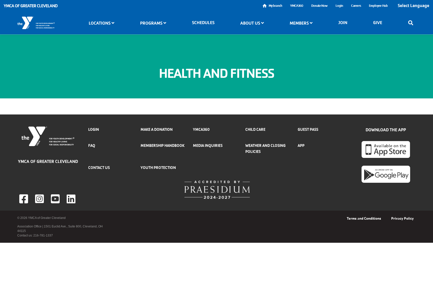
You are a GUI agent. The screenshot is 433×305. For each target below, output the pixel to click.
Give (377, 22)
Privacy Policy (402, 218)
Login (339, 6)
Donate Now (319, 6)
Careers (356, 6)
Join (342, 22)
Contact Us (99, 167)
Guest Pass (308, 129)
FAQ (91, 145)
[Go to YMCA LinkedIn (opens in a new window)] (72, 199)
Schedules (203, 22)
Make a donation (157, 129)
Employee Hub (378, 6)
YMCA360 (296, 6)
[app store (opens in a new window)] (385, 149)
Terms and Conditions (364, 218)
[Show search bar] (412, 22)
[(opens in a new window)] (40, 199)
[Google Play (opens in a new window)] (385, 173)
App (301, 145)
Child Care (255, 129)
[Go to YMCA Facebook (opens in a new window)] (24, 199)
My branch (275, 6)
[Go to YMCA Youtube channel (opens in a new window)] (56, 199)
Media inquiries (208, 145)
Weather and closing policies (265, 148)
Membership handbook (162, 145)
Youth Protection (158, 167)
